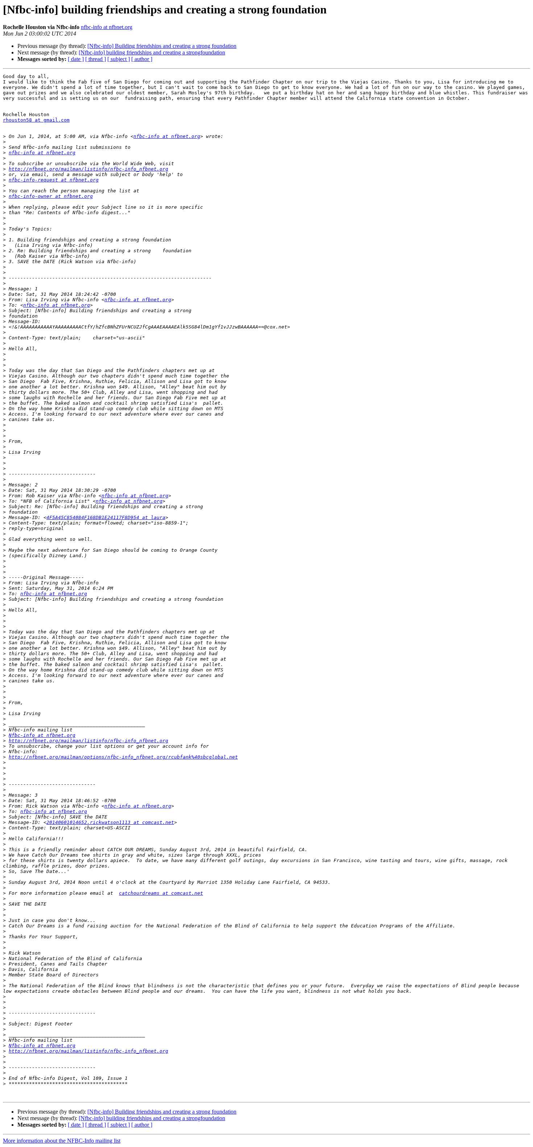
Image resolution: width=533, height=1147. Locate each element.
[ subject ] (118, 59)
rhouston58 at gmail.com (36, 120)
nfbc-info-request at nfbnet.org (54, 180)
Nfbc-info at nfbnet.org (42, 735)
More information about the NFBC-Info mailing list (61, 1141)
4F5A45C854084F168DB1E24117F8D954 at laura (105, 517)
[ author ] (141, 59)
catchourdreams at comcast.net (161, 893)
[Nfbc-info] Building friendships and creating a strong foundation (161, 46)
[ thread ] (95, 59)
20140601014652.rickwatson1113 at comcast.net (110, 822)
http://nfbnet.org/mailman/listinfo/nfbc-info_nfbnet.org (88, 169)
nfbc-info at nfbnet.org (106, 27)
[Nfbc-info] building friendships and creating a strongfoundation (152, 52)
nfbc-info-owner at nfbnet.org (51, 196)
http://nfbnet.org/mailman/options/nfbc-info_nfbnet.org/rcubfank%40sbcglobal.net (123, 757)
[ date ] (76, 59)
